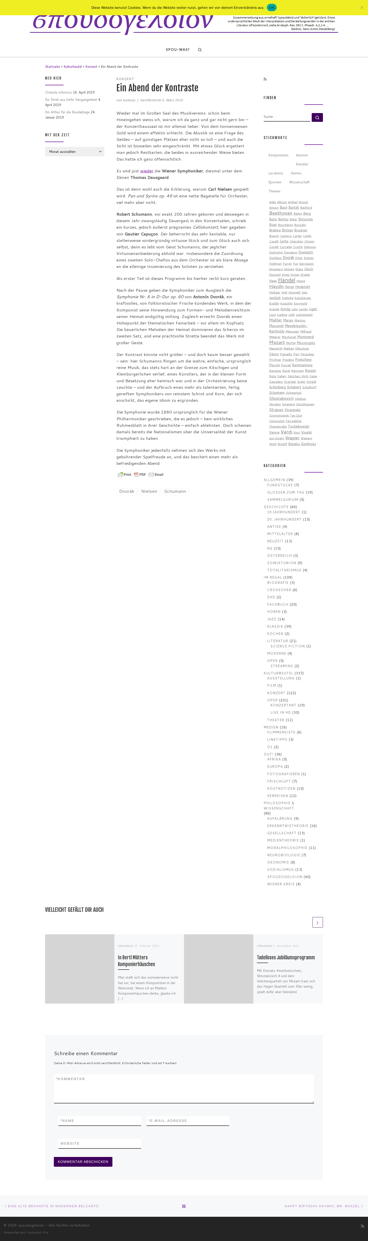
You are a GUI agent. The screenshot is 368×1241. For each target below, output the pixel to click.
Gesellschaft (281, 833)
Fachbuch (277, 604)
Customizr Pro (38, 1232)
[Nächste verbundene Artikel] (317, 922)
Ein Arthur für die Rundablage (67, 112)
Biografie (278, 582)
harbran (129, 100)
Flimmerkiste (281, 732)
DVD (271, 597)
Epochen (274, 182)
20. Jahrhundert (284, 519)
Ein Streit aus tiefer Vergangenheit (71, 99)
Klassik (275, 626)
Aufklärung (280, 818)
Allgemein (274, 479)
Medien (271, 727)
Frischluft (279, 781)
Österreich (279, 555)
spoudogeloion (284, 876)
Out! (268, 754)
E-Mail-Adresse (167, 1121)
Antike (274, 526)
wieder (146, 171)
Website (70, 1143)
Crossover (279, 589)
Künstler (302, 164)
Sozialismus (280, 869)
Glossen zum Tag (285, 492)
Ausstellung (281, 678)
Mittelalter (280, 533)
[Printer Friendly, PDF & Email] (140, 474)
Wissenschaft (299, 182)
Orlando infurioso (58, 92)
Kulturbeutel (73, 66)
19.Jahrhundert (283, 512)
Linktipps (277, 739)
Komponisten (278, 155)
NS (269, 548)
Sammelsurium (282, 499)
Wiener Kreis (281, 884)
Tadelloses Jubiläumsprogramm (286, 958)
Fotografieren (283, 773)
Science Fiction (287, 646)
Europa (275, 766)
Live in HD (280, 712)
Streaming (281, 665)
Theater (275, 719)
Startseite (52, 66)
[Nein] (361, 7)
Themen (274, 191)
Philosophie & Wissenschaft (279, 805)
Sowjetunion (281, 562)
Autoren (302, 155)
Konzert (91, 66)
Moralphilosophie (287, 847)
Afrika (274, 759)
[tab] (278, 155)
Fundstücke (280, 485)
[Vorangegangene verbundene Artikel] (306, 922)
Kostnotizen (281, 788)
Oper (272, 660)
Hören (274, 611)
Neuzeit (275, 541)
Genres (296, 173)
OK (271, 8)
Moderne (276, 653)
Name (67, 1121)
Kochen (275, 633)
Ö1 (270, 746)
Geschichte (276, 506)
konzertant (283, 705)
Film (271, 685)
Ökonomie (278, 862)
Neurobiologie (283, 855)
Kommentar (70, 1079)
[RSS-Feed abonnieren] (265, 79)
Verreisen (277, 795)
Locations (275, 173)
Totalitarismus (284, 570)
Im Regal (273, 577)
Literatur (277, 640)
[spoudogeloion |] (184, 21)
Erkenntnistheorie (287, 825)
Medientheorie (283, 840)
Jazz (271, 619)
